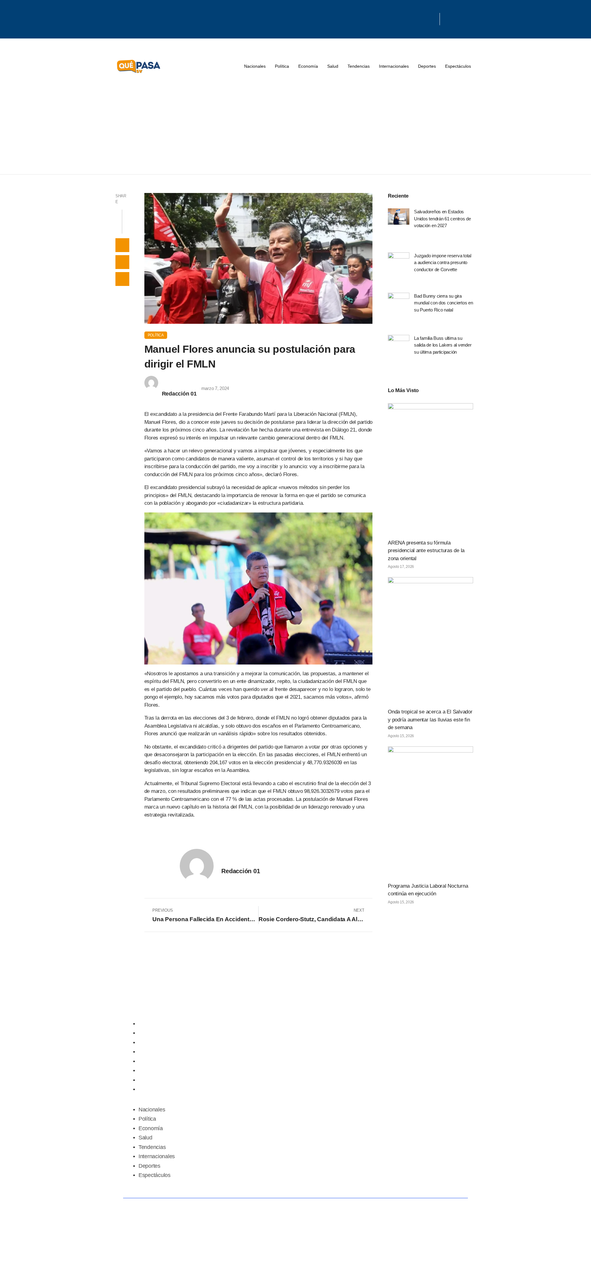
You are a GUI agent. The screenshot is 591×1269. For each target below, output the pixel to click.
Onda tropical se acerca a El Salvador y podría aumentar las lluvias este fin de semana (430, 719)
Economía (308, 66)
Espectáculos (458, 66)
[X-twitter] (407, 17)
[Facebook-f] (387, 17)
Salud (332, 66)
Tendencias (359, 66)
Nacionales (255, 66)
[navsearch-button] (447, 19)
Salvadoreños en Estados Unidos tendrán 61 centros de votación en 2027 (442, 218)
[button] (122, 245)
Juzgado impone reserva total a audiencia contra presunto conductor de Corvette (442, 262)
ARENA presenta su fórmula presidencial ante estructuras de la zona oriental (426, 550)
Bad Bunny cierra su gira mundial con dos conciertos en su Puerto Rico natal (443, 302)
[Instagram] (427, 17)
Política (282, 66)
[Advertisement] (295, 128)
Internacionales (394, 66)
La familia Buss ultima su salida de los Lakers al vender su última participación (442, 345)
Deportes (427, 66)
